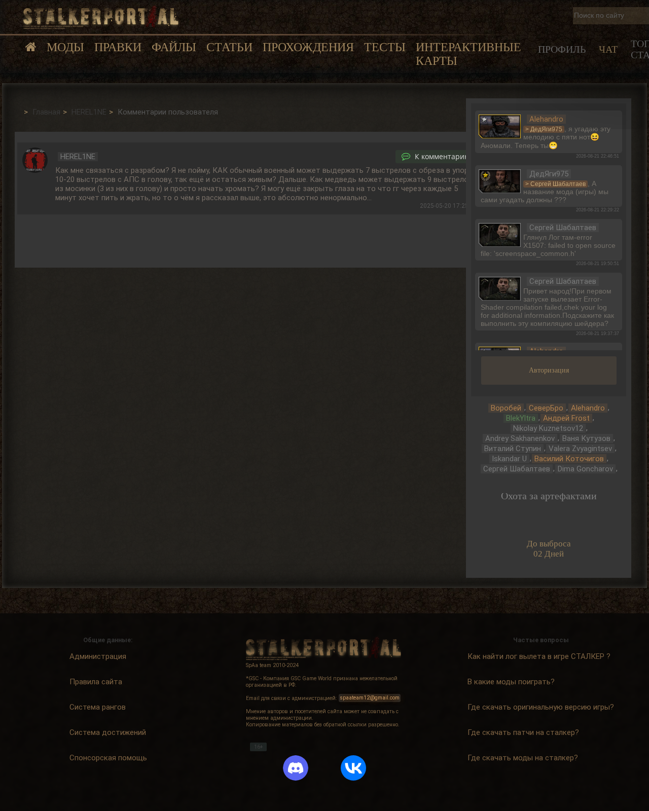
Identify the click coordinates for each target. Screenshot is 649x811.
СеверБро (546, 408)
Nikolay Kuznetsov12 (548, 428)
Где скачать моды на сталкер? (522, 757)
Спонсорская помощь (108, 757)
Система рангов (97, 707)
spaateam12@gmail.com (370, 698)
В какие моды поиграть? (511, 681)
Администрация (97, 656)
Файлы (174, 47)
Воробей (506, 408)
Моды (65, 47)
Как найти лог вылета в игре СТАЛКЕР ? (538, 656)
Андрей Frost (566, 418)
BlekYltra (520, 418)
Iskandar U (509, 458)
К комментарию (442, 156)
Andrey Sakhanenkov (520, 438)
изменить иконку (499, 125)
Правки (117, 47)
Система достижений (107, 732)
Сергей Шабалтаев (516, 468)
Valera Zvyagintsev (580, 448)
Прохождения (308, 47)
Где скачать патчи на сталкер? (523, 732)
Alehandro (588, 408)
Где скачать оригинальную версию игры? (540, 707)
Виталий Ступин (512, 448)
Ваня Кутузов (586, 438)
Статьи (229, 47)
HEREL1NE (77, 156)
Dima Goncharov (585, 468)
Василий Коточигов (569, 458)
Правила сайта (95, 681)
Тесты (385, 47)
